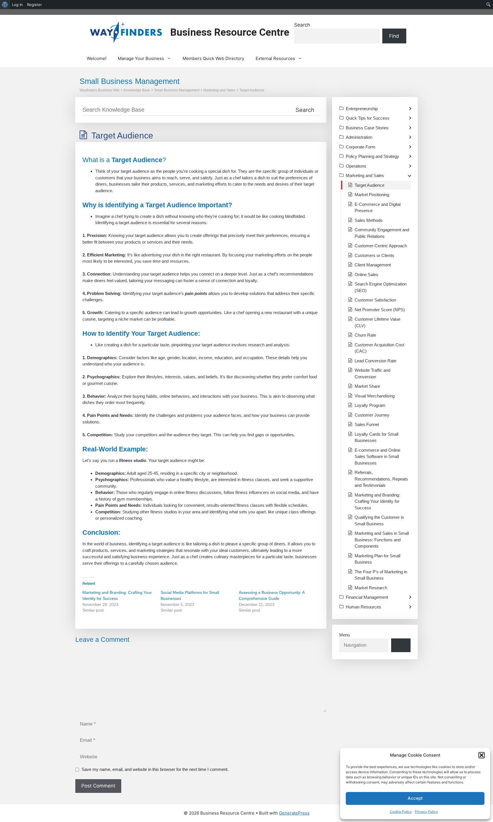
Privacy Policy (426, 811)
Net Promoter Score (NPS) (380, 309)
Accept (415, 798)
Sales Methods (369, 220)
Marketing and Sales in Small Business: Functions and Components (382, 539)
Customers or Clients (374, 255)
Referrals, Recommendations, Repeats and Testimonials (381, 479)
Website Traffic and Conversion (372, 373)
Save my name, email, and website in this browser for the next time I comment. (155, 769)
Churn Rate (365, 335)
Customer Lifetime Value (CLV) (377, 322)
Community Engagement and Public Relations (382, 233)
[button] (481, 755)
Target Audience (251, 90)
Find (394, 36)
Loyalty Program (370, 405)
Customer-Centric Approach (381, 245)
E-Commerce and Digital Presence (378, 207)
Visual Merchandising (375, 395)
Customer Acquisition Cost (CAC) (379, 348)
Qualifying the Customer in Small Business (379, 520)
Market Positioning (372, 194)
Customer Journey (372, 415)
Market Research (371, 587)
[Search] (401, 645)
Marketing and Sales (219, 90)
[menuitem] (5, 4)
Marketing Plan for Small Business (377, 559)
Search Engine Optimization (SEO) (381, 287)
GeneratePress (294, 813)
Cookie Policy (401, 811)
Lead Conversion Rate (375, 360)
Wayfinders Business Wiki (100, 90)
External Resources (275, 58)
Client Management (373, 264)
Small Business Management (176, 90)
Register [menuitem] (34, 4)
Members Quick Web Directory (213, 58)
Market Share (367, 386)
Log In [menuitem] (17, 4)
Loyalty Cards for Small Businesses (376, 437)
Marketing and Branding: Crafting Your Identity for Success (377, 501)
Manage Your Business (141, 58)
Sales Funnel (367, 424)
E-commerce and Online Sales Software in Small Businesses (377, 456)
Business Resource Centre (229, 32)
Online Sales (366, 274)
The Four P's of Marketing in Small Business (381, 575)
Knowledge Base (137, 90)
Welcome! (96, 58)
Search (302, 25)
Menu (344, 634)
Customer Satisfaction (375, 300)
